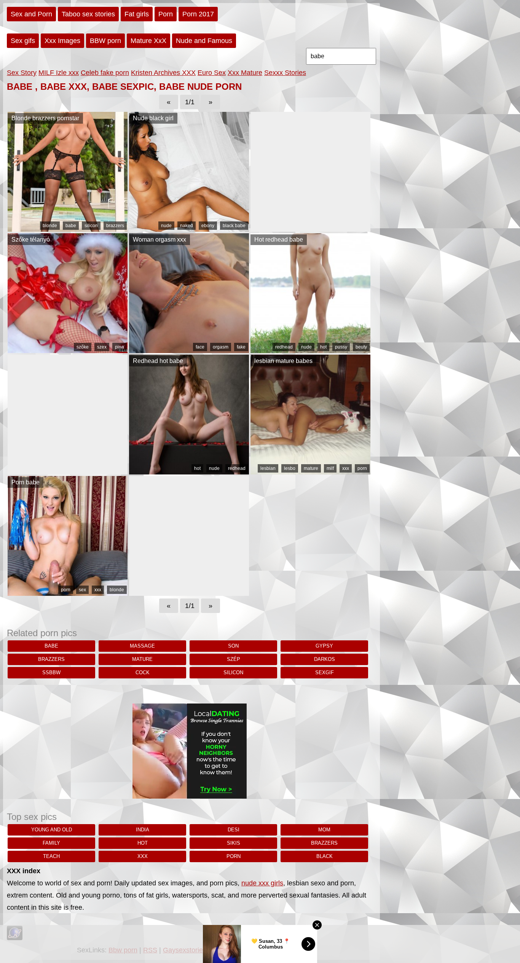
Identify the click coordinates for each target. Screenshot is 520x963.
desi (233, 829)
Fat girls (136, 14)
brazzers (115, 225)
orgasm (220, 347)
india (142, 829)
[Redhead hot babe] (189, 472)
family (51, 843)
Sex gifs (23, 41)
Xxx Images (62, 41)
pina (119, 347)
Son (233, 646)
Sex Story (22, 72)
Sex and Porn (31, 14)
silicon (91, 225)
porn (362, 468)
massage (142, 646)
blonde (50, 225)
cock (143, 672)
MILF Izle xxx (58, 72)
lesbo (289, 468)
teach (51, 856)
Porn (165, 14)
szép (233, 659)
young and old (51, 829)
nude (166, 225)
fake (241, 347)
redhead (284, 347)
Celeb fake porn (105, 72)
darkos (324, 659)
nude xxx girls (262, 883)
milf (330, 468)
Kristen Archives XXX (163, 72)
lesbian (268, 468)
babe (70, 225)
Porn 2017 (198, 14)
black (324, 856)
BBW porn (105, 41)
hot (323, 347)
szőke (83, 347)
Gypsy (324, 646)
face (200, 347)
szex (102, 347)
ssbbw (51, 672)
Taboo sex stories (88, 14)
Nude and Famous (204, 41)
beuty (361, 347)
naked (186, 225)
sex (82, 589)
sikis (233, 843)
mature (311, 468)
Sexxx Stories (285, 72)
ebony (207, 225)
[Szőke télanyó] (68, 351)
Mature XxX (148, 41)
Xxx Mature (245, 72)
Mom (324, 829)
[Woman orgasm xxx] (189, 351)
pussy (341, 347)
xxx (345, 468)
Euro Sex (212, 72)
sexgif (324, 672)
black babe (234, 225)
